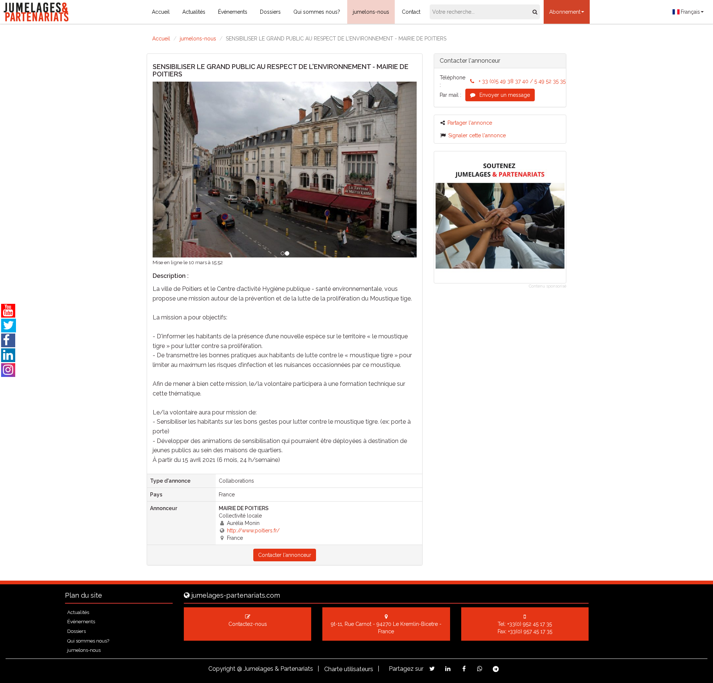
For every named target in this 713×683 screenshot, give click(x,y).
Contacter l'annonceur (284, 555)
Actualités (193, 12)
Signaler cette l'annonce (477, 135)
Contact (411, 12)
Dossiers (270, 12)
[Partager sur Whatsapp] (480, 669)
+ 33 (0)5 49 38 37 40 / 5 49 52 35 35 (522, 81)
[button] (172, 169)
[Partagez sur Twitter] (432, 669)
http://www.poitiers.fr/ (253, 530)
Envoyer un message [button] (504, 95)
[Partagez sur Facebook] (464, 669)
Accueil (161, 12)
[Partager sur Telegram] (496, 669)
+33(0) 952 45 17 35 (529, 624)
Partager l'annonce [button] (469, 123)
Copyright (221, 668)
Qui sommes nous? (316, 12)
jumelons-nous (371, 12)
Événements (232, 12)
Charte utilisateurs (348, 669)
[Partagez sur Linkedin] (448, 669)
